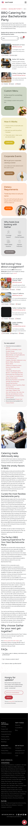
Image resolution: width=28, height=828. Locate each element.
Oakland (15, 390)
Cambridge (14, 372)
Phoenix (8, 349)
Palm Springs (19, 779)
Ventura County (19, 395)
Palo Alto (14, 783)
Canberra (19, 805)
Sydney (3, 805)
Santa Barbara (10, 395)
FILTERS (22, 37)
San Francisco (13, 383)
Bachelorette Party (15, 9)
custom (15, 273)
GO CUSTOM (9, 108)
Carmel (13, 385)
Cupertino (19, 385)
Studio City (11, 773)
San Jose (19, 392)
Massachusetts (17, 371)
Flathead (8, 374)
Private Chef (19, 399)
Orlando (12, 353)
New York (14, 374)
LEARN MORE (9, 142)
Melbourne (8, 805)
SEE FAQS (8, 208)
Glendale (13, 360)
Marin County (19, 785)
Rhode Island (13, 378)
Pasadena (15, 365)
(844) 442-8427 (19, 753)
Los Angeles (16, 355)
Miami (7, 353)
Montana (20, 372)
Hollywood (19, 360)
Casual (8, 403)
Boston (8, 372)
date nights (16, 640)
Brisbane (14, 805)
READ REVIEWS (10, 252)
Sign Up (9, 697)
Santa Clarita (9, 397)
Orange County (13, 376)
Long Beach (17, 765)
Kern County (18, 353)
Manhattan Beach (15, 771)
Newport (8, 379)
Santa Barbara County (16, 394)
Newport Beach (10, 775)
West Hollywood (5, 771)
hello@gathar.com (20, 750)
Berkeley (8, 385)
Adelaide (3, 807)
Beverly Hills (4, 769)
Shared (12, 403)
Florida (12, 351)
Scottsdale (14, 349)
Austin (19, 349)
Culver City (4, 767)
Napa (10, 390)
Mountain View (5, 785)
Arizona (8, 348)
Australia (3, 801)
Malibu (11, 362)
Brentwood (11, 356)
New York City (5, 794)
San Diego (13, 381)
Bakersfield (9, 355)
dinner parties (7, 640)
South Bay (13, 367)
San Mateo (12, 785)
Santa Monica (11, 769)
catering (4, 9)
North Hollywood (20, 769)
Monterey (11, 388)
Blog (16, 730)
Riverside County (16, 379)
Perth (10, 807)
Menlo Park (14, 787)
